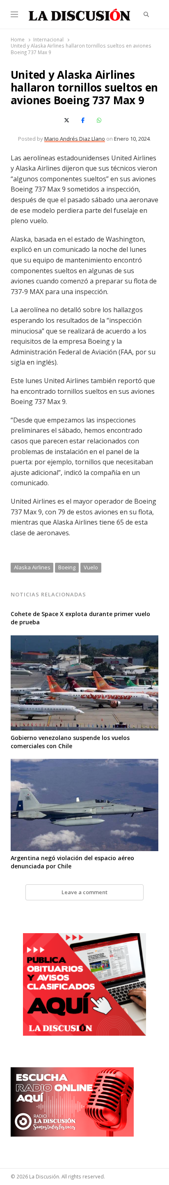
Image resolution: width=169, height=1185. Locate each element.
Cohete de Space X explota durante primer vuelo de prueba (80, 618)
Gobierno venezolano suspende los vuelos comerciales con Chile (70, 742)
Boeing (66, 567)
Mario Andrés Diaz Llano (74, 138)
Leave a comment (84, 892)
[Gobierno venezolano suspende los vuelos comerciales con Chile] (85, 640)
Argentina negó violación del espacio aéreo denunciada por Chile (72, 862)
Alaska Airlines (32, 567)
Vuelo (91, 567)
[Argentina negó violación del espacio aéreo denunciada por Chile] (85, 763)
